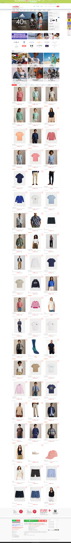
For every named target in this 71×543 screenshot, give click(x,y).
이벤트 (42, 6)
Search (58, 6)
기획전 (34, 6)
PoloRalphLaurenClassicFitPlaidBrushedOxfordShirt (51, 440)
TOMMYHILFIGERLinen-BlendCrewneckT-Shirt (50, 124)
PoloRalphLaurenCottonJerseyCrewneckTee (34, 124)
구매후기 (38, 6)
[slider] (14, 148)
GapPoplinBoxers (46, 229)
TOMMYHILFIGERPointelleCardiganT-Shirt (50, 503)
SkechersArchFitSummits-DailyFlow (33, 461)
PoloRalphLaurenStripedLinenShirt (17, 166)
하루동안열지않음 (2, 2)
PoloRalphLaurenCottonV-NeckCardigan (18, 229)
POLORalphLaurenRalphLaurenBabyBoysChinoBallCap (51, 461)
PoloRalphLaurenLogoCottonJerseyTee (49, 208)
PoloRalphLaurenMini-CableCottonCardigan (50, 145)
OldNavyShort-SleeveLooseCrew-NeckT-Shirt (18, 482)
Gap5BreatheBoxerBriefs (31, 482)
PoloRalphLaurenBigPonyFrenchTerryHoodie (34, 440)
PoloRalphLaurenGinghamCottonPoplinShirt (34, 103)
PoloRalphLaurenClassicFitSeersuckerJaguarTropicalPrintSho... (35, 229)
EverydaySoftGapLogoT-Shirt (16, 440)
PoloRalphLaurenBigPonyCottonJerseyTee (50, 103)
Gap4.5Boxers (46, 482)
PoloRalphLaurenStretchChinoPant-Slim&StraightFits (35, 187)
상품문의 (69, 34)
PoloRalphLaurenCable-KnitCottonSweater (18, 103)
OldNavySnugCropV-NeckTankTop (17, 461)
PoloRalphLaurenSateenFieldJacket (17, 250)
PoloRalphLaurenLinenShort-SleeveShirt (17, 187)
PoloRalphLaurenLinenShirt (32, 145)
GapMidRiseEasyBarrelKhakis (48, 250)
